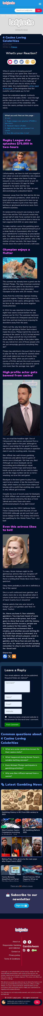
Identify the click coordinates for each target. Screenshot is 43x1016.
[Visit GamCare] (23, 951)
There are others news (21, 886)
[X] (9, 656)
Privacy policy (14, 955)
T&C (26, 1003)
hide (7, 118)
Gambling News (11, 15)
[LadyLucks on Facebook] (29, 943)
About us (16, 941)
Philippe (14, 47)
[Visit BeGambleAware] (30, 946)
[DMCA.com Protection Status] (34, 951)
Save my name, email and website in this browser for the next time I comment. (22, 718)
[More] (14, 656)
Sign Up (21, 905)
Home (3, 15)
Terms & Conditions (12, 959)
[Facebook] (5, 656)
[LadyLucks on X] (24, 943)
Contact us (15, 951)
